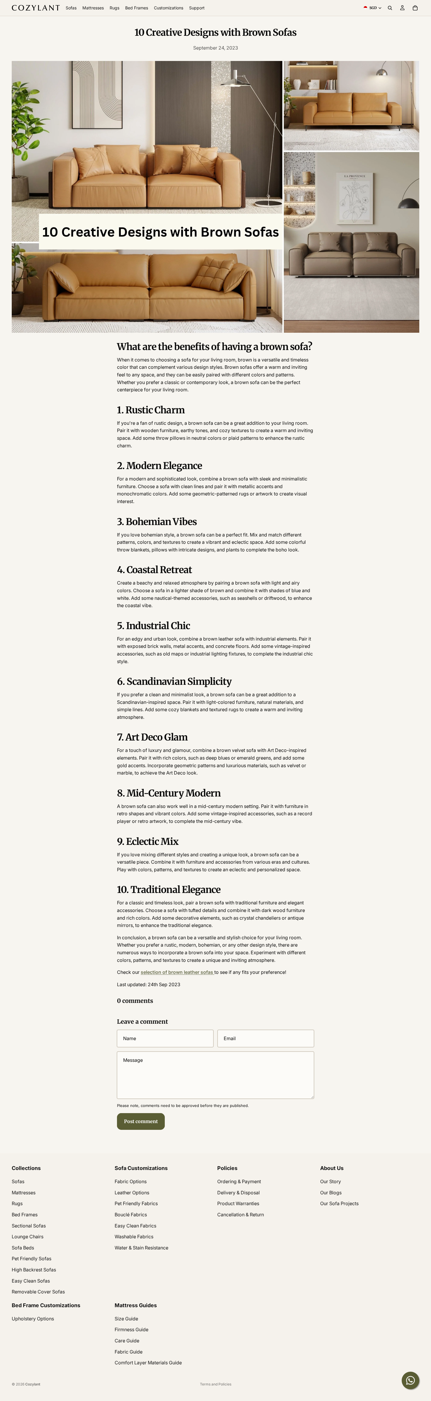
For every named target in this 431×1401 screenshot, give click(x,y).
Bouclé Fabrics (131, 1214)
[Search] (390, 7)
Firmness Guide (131, 1330)
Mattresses (23, 1192)
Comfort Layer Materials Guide (148, 1363)
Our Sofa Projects (339, 1204)
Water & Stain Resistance (141, 1248)
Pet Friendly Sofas (31, 1259)
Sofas (18, 1181)
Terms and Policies (215, 1384)
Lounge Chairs (27, 1236)
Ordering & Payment (239, 1181)
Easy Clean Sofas (31, 1281)
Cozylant (32, 1384)
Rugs (17, 1204)
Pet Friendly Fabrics (136, 1204)
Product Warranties (238, 1204)
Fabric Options (131, 1181)
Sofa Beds (23, 1248)
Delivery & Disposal (238, 1192)
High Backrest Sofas (34, 1270)
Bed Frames (25, 1214)
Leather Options (132, 1192)
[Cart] (415, 7)
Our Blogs (331, 1192)
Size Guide (126, 1319)
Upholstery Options (33, 1319)
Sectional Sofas (29, 1226)
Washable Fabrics (134, 1236)
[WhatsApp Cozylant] (410, 1380)
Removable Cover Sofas (38, 1292)
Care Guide (127, 1341)
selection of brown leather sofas (177, 972)
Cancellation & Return (240, 1214)
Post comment (141, 1121)
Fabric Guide (128, 1352)
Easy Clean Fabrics (135, 1226)
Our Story (330, 1181)
